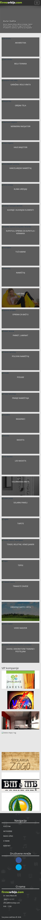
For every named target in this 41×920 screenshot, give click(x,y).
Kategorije (7, 831)
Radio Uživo (8, 836)
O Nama (6, 841)
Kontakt (7, 846)
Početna (6, 826)
